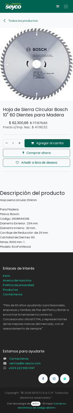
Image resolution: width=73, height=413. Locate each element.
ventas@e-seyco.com (25, 363)
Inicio (6, 275)
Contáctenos (12, 294)
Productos (10, 289)
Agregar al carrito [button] (49, 143)
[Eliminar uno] (6, 143)
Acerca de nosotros (17, 280)
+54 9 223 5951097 (22, 368)
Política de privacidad (18, 285)
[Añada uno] (19, 143)
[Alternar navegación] (66, 6)
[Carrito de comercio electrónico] (57, 6)
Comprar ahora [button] (38, 153)
